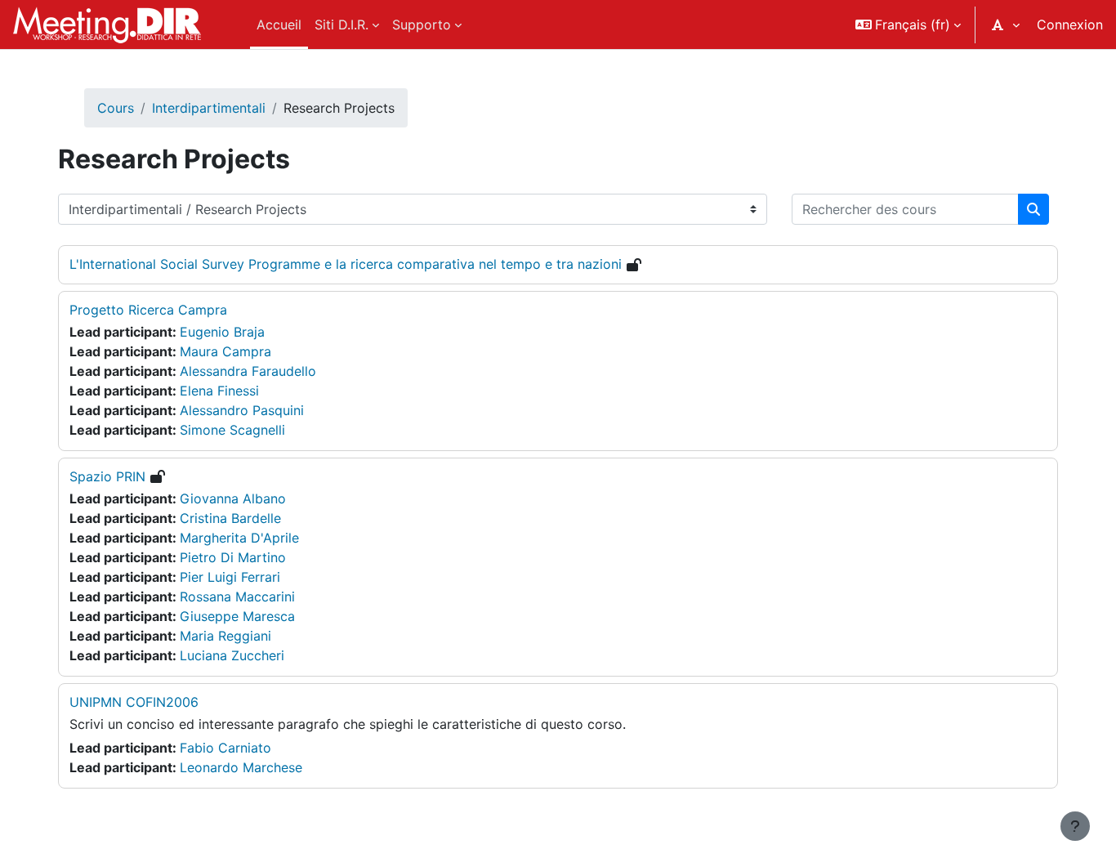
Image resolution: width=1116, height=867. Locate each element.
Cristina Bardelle (230, 518)
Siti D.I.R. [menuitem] (341, 24)
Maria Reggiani (225, 636)
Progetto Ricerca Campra (148, 310)
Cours (115, 108)
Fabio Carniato (225, 748)
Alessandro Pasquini (242, 410)
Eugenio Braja (222, 332)
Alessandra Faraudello (248, 371)
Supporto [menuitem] (421, 24)
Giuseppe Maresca (237, 616)
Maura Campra (225, 351)
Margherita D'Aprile (239, 538)
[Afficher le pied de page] (1075, 826)
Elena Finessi (219, 390)
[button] (908, 24)
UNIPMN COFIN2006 (134, 702)
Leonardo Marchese (241, 767)
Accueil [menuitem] (279, 24)
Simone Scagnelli (232, 430)
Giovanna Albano (233, 498)
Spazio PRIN (107, 476)
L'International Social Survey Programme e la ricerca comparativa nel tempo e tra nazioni (345, 264)
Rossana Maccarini (237, 596)
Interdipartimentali (209, 108)
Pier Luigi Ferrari (230, 577)
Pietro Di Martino (233, 557)
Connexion (1070, 24)
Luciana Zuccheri (232, 655)
